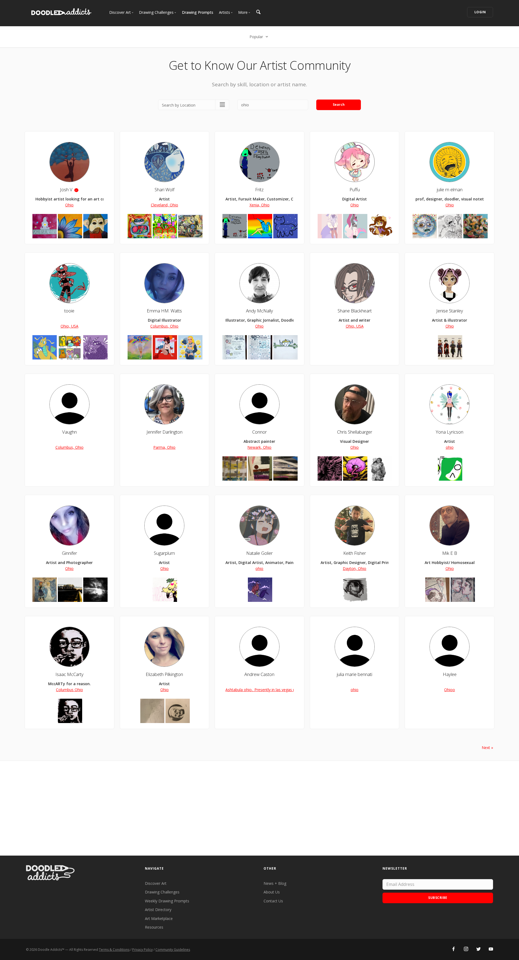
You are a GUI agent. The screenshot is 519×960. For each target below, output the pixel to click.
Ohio (69, 204)
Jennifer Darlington (164, 432)
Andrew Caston (259, 674)
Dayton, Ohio (354, 568)
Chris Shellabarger (354, 432)
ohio (450, 447)
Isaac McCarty (69, 674)
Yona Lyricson (449, 432)
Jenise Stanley (449, 311)
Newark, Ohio (259, 447)
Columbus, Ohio (164, 326)
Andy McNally (259, 311)
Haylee (450, 674)
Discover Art (156, 883)
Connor (259, 432)
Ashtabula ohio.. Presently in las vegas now (263, 689)
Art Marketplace (159, 918)
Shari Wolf (164, 189)
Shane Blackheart (355, 311)
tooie (69, 311)
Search (339, 104)
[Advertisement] (259, 808)
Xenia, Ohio (259, 204)
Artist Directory (158, 909)
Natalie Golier (259, 553)
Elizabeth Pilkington (164, 674)
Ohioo (449, 689)
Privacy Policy (142, 949)
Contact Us (273, 900)
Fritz (259, 189)
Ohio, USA (69, 326)
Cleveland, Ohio (164, 204)
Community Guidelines (172, 949)
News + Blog (275, 883)
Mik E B (449, 553)
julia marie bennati (354, 674)
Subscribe (437, 897)
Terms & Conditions (114, 949)
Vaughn (69, 432)
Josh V (66, 189)
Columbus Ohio (69, 689)
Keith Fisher (354, 553)
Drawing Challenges (162, 892)
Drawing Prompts (197, 12)
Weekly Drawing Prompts (167, 900)
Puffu (355, 189)
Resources (154, 927)
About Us (272, 892)
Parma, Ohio (164, 447)
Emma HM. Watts (164, 311)
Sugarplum (164, 553)
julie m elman (450, 189)
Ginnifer (69, 553)
